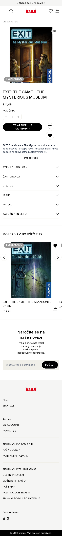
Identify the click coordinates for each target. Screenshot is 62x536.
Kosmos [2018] (15, 216)
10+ (9, 188)
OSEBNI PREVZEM (13, 474)
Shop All (9, 405)
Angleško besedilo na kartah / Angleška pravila (28, 197)
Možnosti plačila (14, 480)
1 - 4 (15, 169)
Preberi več (31, 157)
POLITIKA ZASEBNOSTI (16, 492)
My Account (11, 424)
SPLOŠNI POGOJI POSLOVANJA (21, 498)
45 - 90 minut (11, 178)
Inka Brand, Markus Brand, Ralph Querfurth (31, 206)
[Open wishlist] (51, 11)
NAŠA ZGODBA (11, 449)
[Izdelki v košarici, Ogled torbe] (57, 11)
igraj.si (22, 533)
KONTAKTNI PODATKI (15, 455)
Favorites (9, 430)
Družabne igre (10, 21)
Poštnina (9, 486)
